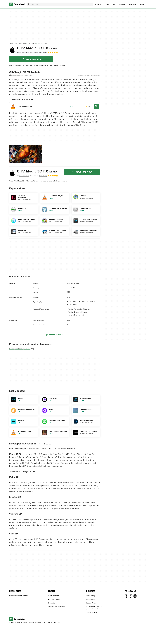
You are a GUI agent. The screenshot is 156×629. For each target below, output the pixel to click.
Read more (97, 75)
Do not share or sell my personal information (94, 607)
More (142, 4)
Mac (107, 4)
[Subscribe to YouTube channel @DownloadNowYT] (135, 596)
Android (122, 4)
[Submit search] (28, 4)
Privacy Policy (90, 596)
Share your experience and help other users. (50, 65)
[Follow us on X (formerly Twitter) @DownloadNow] (130, 596)
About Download (53, 596)
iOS (114, 4)
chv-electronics (46, 444)
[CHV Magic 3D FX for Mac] (12, 50)
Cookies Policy (91, 603)
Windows (98, 4)
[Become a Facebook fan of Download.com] (126, 596)
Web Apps (132, 4)
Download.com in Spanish (56, 607)
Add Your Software (54, 599)
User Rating (43, 52)
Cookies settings (91, 612)
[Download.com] (17, 4)
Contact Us (51, 603)
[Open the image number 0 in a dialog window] (25, 154)
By (23, 52)
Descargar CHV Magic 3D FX (19, 349)
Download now (33, 59)
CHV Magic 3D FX (37, 48)
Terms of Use (90, 599)
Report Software (56, 335)
